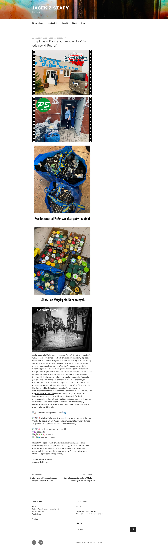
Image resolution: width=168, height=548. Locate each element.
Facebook (35, 519)
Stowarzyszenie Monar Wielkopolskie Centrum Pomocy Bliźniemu (60, 391)
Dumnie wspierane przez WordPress (89, 542)
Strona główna (37, 23)
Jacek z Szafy (50, 8)
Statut (74, 23)
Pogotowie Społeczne (44, 393)
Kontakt (65, 23)
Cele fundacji (52, 23)
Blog (83, 23)
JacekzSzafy (60, 38)
